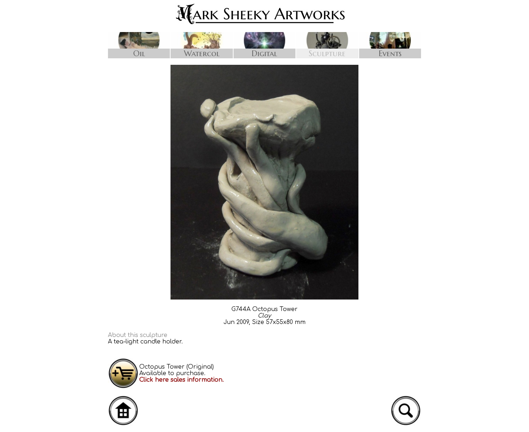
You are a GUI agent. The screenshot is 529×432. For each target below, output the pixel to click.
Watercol (202, 53)
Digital (264, 53)
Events (390, 53)
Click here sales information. (181, 380)
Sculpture (327, 53)
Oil (139, 53)
